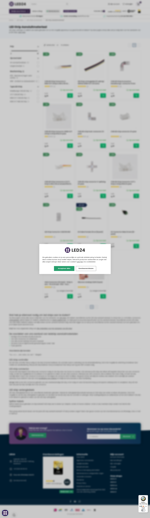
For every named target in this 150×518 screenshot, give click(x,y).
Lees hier (80, 262)
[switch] (143, 510)
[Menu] (147, 496)
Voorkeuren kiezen (85, 268)
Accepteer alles (64, 268)
